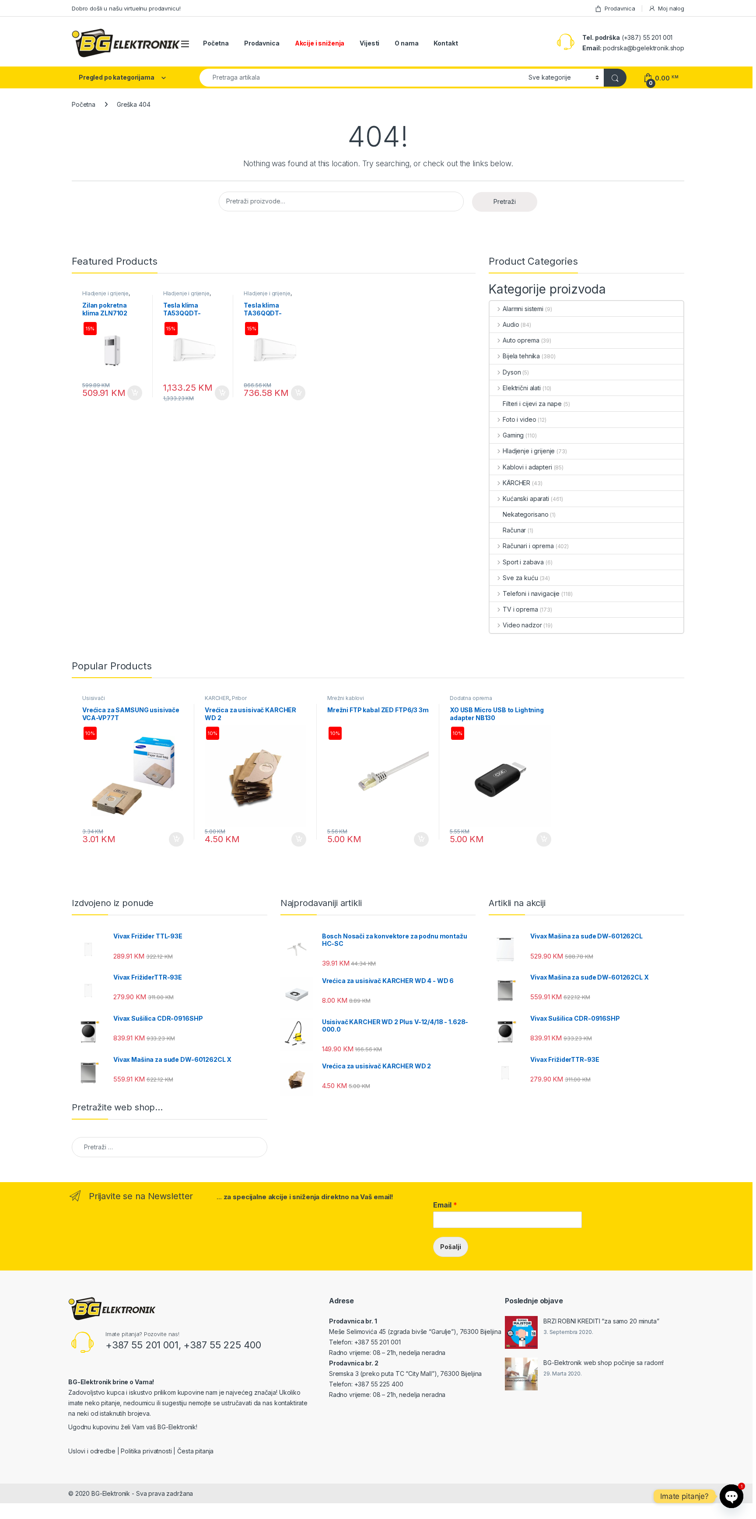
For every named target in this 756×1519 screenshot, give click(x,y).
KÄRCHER (516, 482)
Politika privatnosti (146, 1451)
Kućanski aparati (526, 498)
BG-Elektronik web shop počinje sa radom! (603, 1362)
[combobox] (362, 78)
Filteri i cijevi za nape (532, 403)
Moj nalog (671, 8)
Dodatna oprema (471, 698)
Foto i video (519, 419)
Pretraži (505, 201)
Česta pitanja (195, 1451)
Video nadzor (522, 625)
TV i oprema (520, 609)
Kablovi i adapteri (527, 467)
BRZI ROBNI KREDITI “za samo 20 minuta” (601, 1321)
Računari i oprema (528, 546)
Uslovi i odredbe (92, 1451)
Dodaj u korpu (134, 392)
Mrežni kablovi (345, 698)
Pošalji (450, 1246)
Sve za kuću (520, 577)
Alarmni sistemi (523, 308)
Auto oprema (521, 340)
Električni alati (522, 388)
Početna (216, 43)
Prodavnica (620, 8)
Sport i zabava (523, 562)
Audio (511, 324)
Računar (514, 530)
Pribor (239, 698)
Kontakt (446, 43)
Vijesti (369, 43)
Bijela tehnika (521, 356)
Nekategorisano (525, 514)
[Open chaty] (731, 1496)
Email (445, 1204)
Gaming (513, 435)
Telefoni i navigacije (531, 593)
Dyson (512, 372)
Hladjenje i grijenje (105, 293)
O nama (406, 43)
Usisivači (93, 698)
